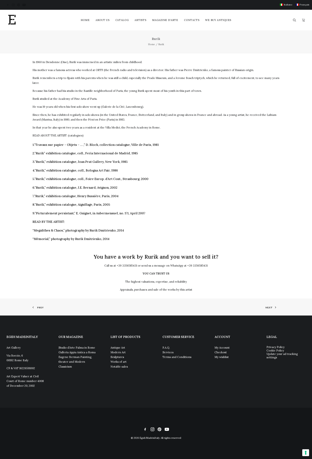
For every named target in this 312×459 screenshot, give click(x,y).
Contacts (192, 20)
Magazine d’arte (165, 20)
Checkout (220, 352)
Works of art (118, 361)
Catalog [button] (122, 20)
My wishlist (221, 357)
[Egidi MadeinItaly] (11, 20)
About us (103, 20)
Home (85, 20)
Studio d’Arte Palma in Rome (76, 347)
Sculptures (117, 357)
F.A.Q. (166, 347)
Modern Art (118, 352)
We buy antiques (218, 20)
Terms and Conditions (176, 357)
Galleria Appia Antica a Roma (77, 352)
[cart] (303, 20)
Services (168, 352)
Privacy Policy (275, 347)
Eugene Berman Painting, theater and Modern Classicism (75, 361)
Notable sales (119, 366)
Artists (140, 20)
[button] (8, 5)
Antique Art (117, 347)
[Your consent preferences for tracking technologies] (305, 452)
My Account (222, 347)
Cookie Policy (275, 350)
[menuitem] (286, 4)
